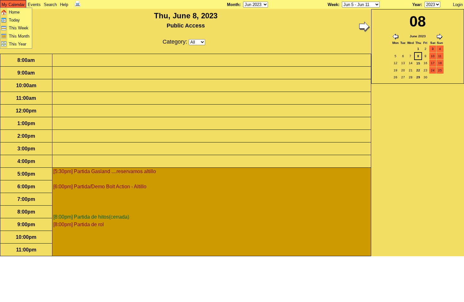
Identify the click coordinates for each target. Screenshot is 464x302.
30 (425, 77)
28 (411, 77)
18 (440, 63)
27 (403, 77)
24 (433, 70)
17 (433, 63)
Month (233, 4)
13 (403, 63)
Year (416, 4)
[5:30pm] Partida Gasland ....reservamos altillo (104, 171)
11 (440, 56)
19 (395, 70)
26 (395, 77)
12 (395, 63)
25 (440, 70)
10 (433, 56)
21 (411, 70)
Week (333, 4)
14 (411, 63)
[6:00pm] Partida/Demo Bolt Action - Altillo (99, 186)
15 (418, 63)
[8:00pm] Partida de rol (78, 224)
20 (403, 70)
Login (458, 4)
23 (425, 70)
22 (418, 70)
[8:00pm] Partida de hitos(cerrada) (91, 217)
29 (418, 77)
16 (425, 63)
